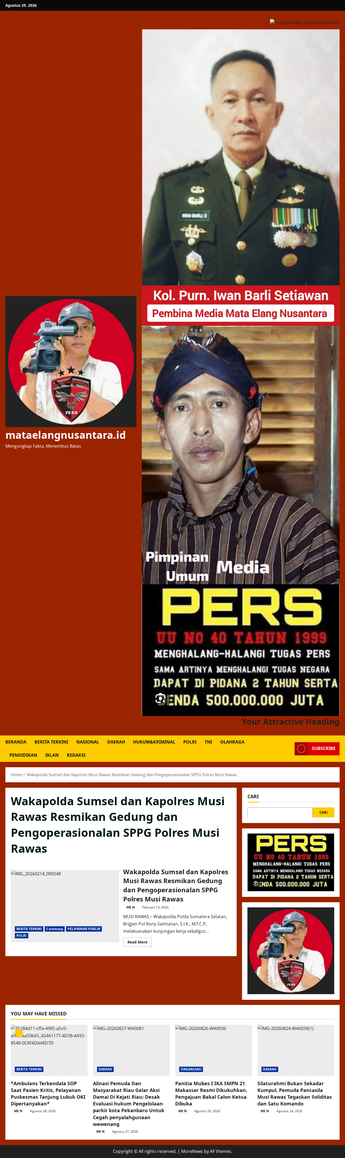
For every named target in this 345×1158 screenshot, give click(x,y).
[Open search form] (289, 749)
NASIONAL (87, 742)
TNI (208, 742)
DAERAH (116, 742)
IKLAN (52, 755)
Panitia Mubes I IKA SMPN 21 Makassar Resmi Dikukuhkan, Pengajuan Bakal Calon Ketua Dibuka (211, 1093)
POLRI (189, 742)
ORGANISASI (191, 1069)
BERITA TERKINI (51, 742)
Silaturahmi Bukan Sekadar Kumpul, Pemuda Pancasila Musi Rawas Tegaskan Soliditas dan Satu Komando (294, 1093)
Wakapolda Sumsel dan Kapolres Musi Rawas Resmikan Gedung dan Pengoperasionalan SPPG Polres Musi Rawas (65, 906)
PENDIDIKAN (23, 755)
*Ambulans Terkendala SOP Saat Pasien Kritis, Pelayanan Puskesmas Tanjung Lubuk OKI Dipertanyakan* (48, 1093)
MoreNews (192, 1151)
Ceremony (54, 929)
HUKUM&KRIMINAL (154, 742)
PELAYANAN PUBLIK (84, 929)
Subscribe (324, 749)
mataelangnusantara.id (65, 435)
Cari (253, 796)
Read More (139, 943)
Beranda (15, 742)
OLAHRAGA (232, 742)
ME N (130, 907)
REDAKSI (76, 755)
